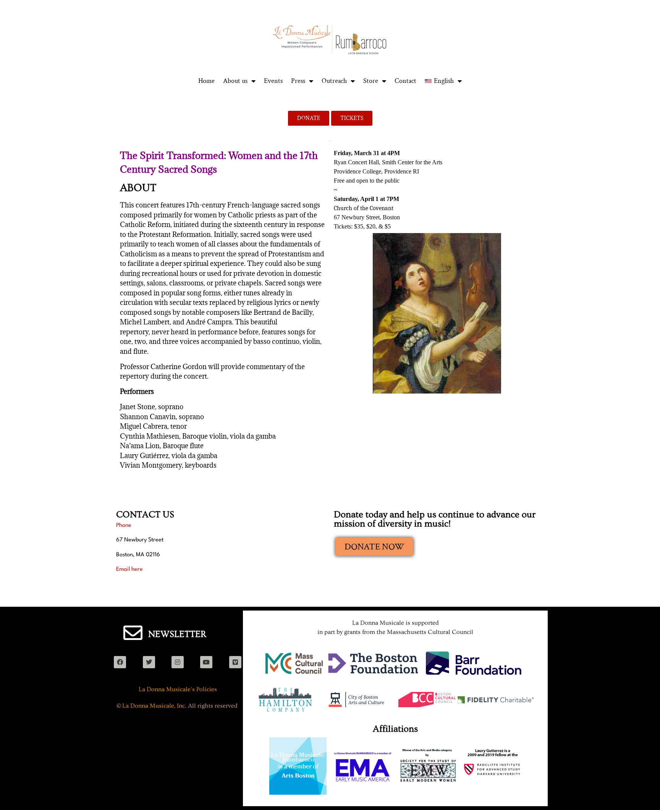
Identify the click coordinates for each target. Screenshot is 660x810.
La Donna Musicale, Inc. (154, 705)
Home (206, 80)
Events (273, 80)
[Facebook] (120, 662)
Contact (405, 80)
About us (235, 80)
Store (370, 80)
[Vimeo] (235, 662)
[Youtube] (206, 662)
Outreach (334, 80)
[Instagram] (177, 662)
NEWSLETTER (177, 634)
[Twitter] (149, 662)
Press (298, 80)
